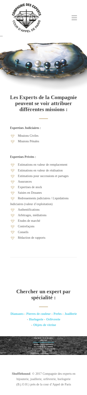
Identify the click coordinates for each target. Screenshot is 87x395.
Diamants (16, 314)
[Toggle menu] (74, 18)
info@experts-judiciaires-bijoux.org (43, 342)
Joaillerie (70, 314)
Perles (58, 314)
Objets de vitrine (44, 325)
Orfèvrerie (53, 319)
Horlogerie (36, 319)
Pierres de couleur (38, 314)
